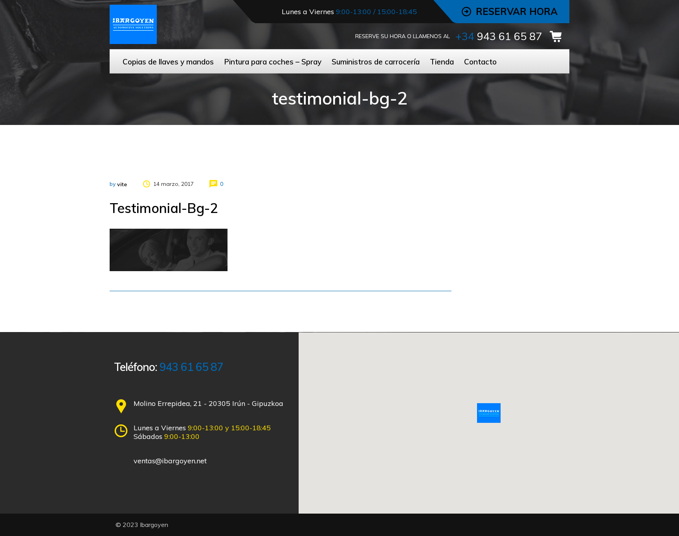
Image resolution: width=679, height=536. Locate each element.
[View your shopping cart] (558, 36)
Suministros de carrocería (376, 61)
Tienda (442, 61)
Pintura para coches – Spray (272, 61)
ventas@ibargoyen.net (170, 460)
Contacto (480, 61)
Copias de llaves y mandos (168, 61)
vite (122, 184)
